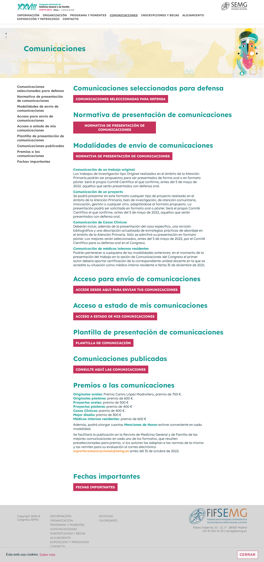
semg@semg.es (236, 531)
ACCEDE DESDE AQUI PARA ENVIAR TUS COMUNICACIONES (127, 290)
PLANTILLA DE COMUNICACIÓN (103, 343)
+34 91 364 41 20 (212, 531)
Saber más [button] (47, 554)
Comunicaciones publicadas (40, 146)
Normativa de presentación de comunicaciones (40, 98)
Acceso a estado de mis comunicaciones (36, 128)
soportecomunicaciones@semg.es (101, 451)
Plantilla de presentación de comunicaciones (40, 138)
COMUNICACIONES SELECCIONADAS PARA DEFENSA (120, 99)
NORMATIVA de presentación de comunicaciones (115, 127)
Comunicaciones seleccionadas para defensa (40, 89)
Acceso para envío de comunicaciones (35, 118)
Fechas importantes (33, 161)
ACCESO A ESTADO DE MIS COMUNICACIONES (115, 316)
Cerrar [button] (248, 554)
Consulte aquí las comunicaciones (111, 369)
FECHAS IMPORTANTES (95, 487)
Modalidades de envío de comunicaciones (37, 108)
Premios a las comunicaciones (30, 154)
